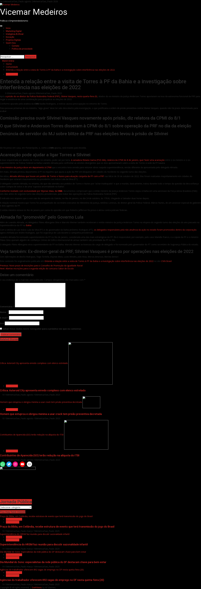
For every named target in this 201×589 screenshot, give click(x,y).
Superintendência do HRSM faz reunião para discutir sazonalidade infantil (34, 534)
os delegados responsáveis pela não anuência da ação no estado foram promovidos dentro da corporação (145, 229)
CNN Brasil (166, 261)
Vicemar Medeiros (33, 12)
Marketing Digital (13, 31)
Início (8, 28)
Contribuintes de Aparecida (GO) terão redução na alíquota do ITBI (32, 434)
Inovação (10, 37)
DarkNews (37, 587)
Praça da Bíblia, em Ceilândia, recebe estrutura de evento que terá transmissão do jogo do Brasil (46, 516)
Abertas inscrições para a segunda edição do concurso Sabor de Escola (37, 268)
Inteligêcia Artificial (14, 34)
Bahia (28, 225)
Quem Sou (11, 43)
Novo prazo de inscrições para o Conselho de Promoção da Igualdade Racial (41, 265)
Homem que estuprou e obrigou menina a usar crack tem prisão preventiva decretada (41, 402)
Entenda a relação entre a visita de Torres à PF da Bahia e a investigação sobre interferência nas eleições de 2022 (99, 261)
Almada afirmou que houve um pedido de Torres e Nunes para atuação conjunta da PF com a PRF (57, 176)
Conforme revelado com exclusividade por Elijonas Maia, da (31, 191)
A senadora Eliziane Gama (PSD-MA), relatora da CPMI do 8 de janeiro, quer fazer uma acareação (118, 160)
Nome (4, 312)
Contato (15, 46)
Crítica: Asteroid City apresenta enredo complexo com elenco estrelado (34, 363)
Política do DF (12, 522)
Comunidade (12, 74)
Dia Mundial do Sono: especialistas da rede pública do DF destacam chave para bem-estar (43, 551)
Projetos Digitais (13, 40)
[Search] (1, 53)
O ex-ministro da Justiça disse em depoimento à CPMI (26, 167)
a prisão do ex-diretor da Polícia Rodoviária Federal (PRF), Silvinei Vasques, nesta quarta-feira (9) (51, 96)
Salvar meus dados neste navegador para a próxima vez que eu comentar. (42, 328)
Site (2, 323)
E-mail (4, 317)
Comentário (7, 306)
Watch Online (8, 61)
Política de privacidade (22, 49)
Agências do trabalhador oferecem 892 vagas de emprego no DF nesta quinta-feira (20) (42, 569)
